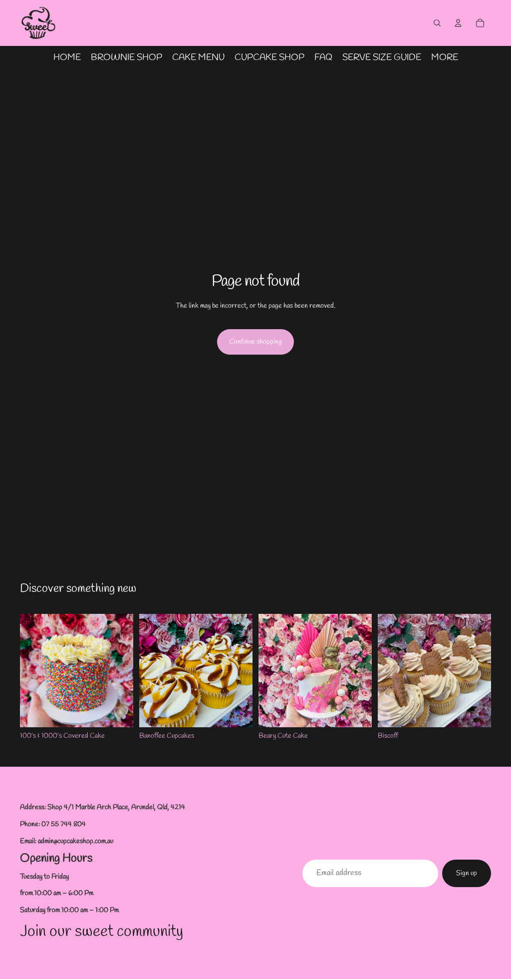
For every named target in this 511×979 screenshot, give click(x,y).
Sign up (466, 873)
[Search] (437, 23)
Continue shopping (255, 342)
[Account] (458, 23)
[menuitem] (444, 57)
